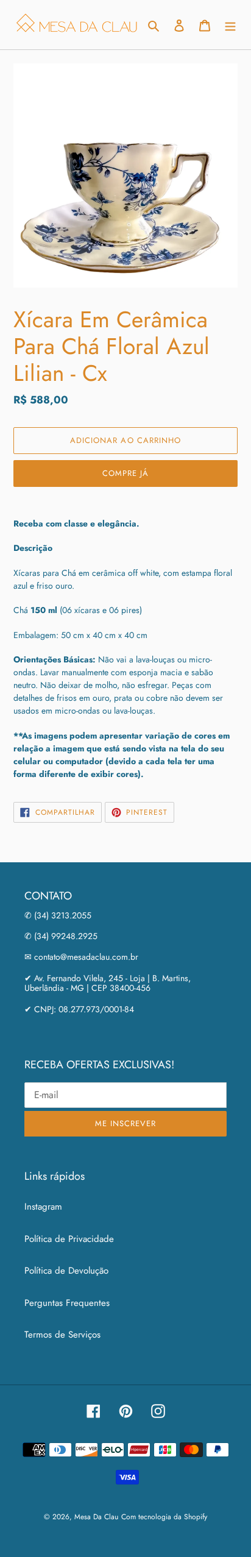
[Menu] (230, 25)
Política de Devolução (66, 1270)
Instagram (43, 1206)
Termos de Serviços (62, 1334)
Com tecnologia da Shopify (164, 1516)
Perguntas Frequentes (67, 1303)
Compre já (125, 473)
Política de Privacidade (69, 1239)
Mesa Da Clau (96, 1516)
